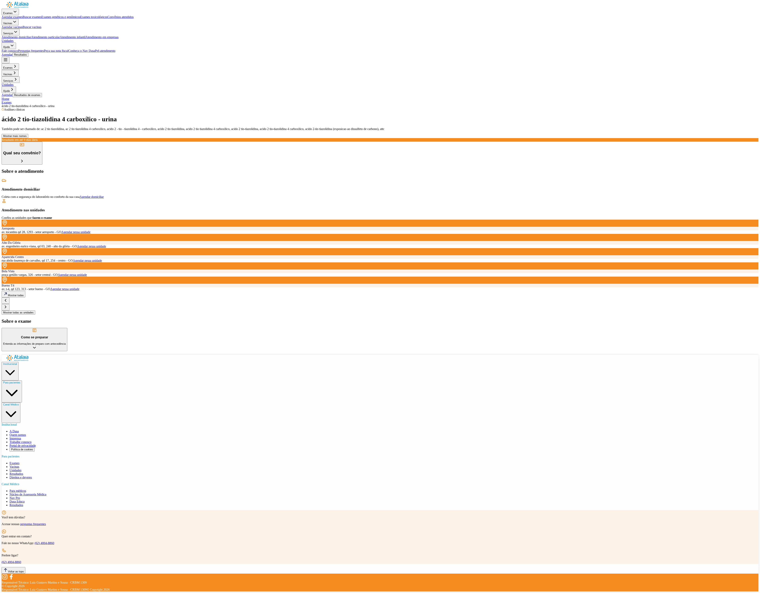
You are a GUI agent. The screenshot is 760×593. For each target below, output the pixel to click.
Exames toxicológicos (93, 17)
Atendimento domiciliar (16, 37)
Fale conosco (10, 50)
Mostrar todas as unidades (18, 312)
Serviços (8, 33)
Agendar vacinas (12, 27)
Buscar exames (32, 17)
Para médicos (18, 490)
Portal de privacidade (23, 445)
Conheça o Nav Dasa (81, 50)
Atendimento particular (45, 37)
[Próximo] (6, 307)
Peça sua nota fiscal (56, 50)
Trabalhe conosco (20, 442)
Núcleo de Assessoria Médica (28, 494)
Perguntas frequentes (31, 50)
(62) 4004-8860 (44, 543)
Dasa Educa (17, 501)
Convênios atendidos (120, 17)
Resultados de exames (27, 95)
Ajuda (6, 47)
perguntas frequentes (33, 524)
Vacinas (7, 23)
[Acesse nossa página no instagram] (5, 579)
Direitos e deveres (21, 477)
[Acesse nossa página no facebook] (11, 579)
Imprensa (15, 438)
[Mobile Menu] (6, 60)
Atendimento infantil (73, 37)
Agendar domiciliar (92, 196)
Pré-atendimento (105, 50)
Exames (8, 13)
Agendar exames (12, 17)
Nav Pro (15, 498)
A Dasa (14, 431)
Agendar (7, 54)
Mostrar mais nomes (15, 136)
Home (5, 99)
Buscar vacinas (32, 27)
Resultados (20, 54)
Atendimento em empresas (102, 37)
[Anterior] (6, 300)
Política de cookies (22, 449)
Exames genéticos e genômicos (60, 17)
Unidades (7, 40)
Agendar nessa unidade (75, 232)
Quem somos (18, 434)
